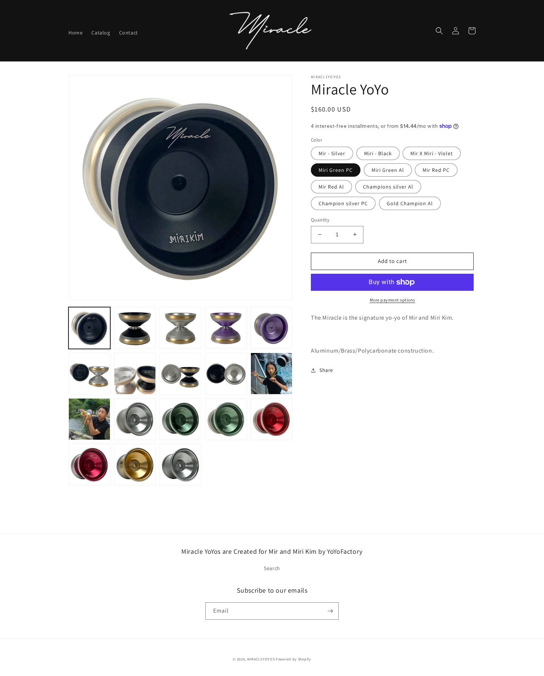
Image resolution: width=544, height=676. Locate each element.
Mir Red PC (436, 170)
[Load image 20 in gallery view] (180, 465)
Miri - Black (378, 153)
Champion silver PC (343, 203)
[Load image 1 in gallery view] (89, 328)
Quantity (320, 220)
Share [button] (326, 370)
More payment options (392, 300)
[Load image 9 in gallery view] (135, 373)
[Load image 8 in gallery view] (89, 373)
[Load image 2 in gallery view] (135, 328)
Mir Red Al (331, 186)
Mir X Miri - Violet (431, 153)
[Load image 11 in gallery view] (226, 373)
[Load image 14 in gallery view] (135, 419)
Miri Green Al (388, 170)
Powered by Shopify (293, 659)
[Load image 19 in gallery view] (135, 465)
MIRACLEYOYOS (261, 659)
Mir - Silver (332, 153)
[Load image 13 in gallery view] (89, 419)
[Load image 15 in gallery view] (180, 419)
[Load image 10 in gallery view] (180, 373)
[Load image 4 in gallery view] (180, 328)
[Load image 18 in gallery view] (89, 465)
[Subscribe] (330, 611)
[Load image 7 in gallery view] (271, 328)
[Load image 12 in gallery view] (271, 373)
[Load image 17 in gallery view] (271, 419)
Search (272, 568)
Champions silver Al (388, 186)
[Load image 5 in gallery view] (226, 328)
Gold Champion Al (410, 203)
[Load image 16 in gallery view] (226, 419)
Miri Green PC (336, 170)
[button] (439, 31)
